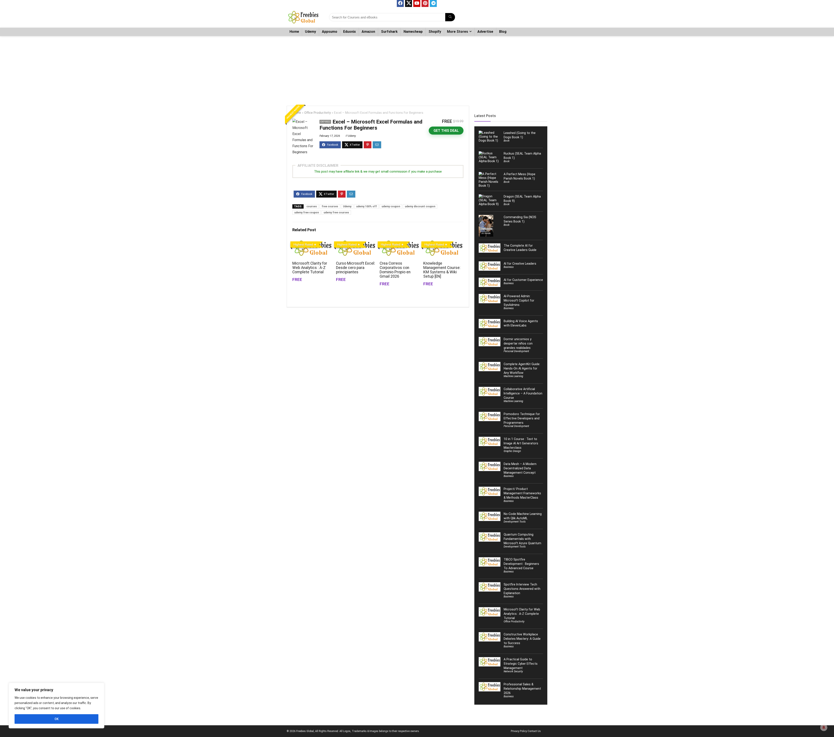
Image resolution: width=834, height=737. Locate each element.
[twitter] (408, 3)
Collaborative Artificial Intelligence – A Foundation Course (523, 393)
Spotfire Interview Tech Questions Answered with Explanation (522, 589)
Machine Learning (513, 376)
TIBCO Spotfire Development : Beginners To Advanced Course (521, 564)
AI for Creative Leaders (520, 263)
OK (57, 719)
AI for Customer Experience (523, 280)
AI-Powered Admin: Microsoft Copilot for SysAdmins (519, 300)
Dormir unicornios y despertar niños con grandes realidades (518, 343)
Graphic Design (512, 451)
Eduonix (349, 32)
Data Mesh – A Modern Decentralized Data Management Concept (520, 468)
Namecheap (413, 32)
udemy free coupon (306, 212)
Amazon (368, 32)
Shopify (435, 32)
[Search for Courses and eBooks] (450, 17)
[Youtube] (416, 3)
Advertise (485, 32)
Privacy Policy (519, 731)
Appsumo (329, 32)
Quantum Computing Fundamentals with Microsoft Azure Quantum (522, 539)
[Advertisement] (417, 68)
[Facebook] (400, 3)
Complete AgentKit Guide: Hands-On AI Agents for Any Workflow (522, 368)
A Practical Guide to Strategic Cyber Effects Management (521, 664)
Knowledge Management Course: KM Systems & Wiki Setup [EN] (441, 270)
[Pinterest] (425, 3)
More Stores (457, 32)
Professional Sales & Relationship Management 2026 (522, 689)
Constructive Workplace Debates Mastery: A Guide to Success (522, 639)
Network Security (513, 671)
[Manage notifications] (823, 727)
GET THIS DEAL (446, 131)
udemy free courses (336, 212)
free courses (330, 206)
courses (311, 206)
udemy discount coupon (420, 206)
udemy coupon (391, 206)
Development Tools (515, 521)
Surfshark (389, 32)
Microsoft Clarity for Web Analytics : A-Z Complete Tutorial (309, 267)
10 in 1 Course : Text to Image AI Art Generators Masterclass (521, 443)
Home (294, 32)
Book (507, 140)
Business (509, 267)
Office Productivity (317, 113)
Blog (502, 32)
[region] (56, 705)
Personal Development (516, 351)
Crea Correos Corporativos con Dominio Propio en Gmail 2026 (395, 270)
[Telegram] (433, 3)
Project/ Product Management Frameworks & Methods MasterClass (522, 493)
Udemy (310, 32)
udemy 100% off (366, 206)
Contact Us (534, 731)
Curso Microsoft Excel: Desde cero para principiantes (355, 267)
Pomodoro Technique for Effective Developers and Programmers (522, 418)
